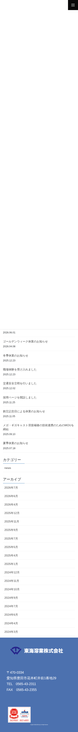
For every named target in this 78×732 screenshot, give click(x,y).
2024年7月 (11, 606)
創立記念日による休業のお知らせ (24, 411)
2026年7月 (11, 487)
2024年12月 (12, 572)
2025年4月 (11, 555)
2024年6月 (11, 614)
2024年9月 (11, 597)
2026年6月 (11, 496)
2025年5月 (11, 547)
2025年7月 (11, 538)
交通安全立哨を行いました (20, 383)
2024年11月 (11, 580)
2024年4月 (11, 623)
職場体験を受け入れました (20, 369)
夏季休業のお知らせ (15, 443)
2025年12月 (12, 513)
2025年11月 (11, 521)
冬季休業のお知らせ (15, 355)
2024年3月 (11, 631)
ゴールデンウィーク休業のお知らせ (25, 341)
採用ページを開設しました (20, 397)
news (7, 467)
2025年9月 (11, 529)
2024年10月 (12, 589)
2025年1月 (11, 564)
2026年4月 (11, 504)
